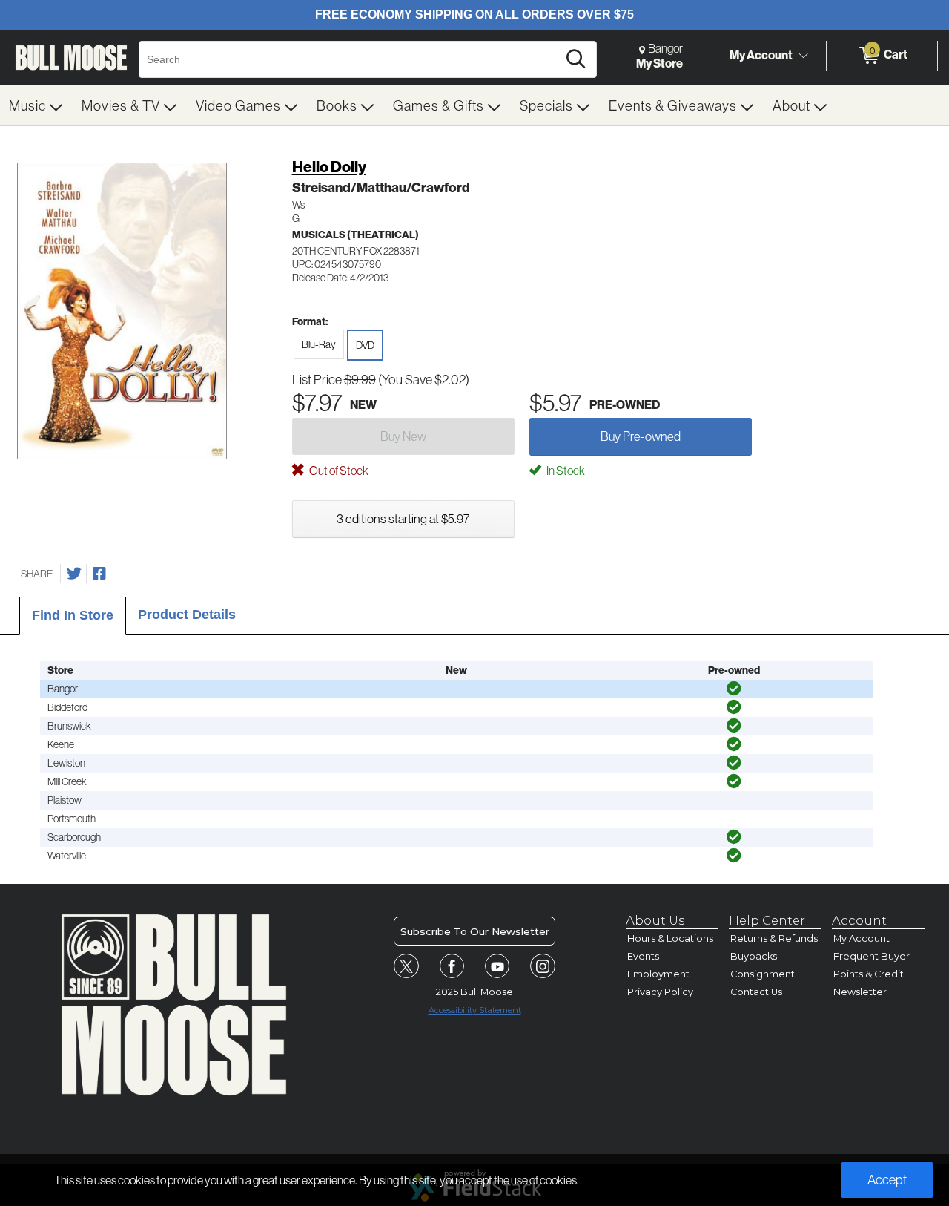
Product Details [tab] (187, 614)
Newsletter (860, 991)
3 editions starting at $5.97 (403, 518)
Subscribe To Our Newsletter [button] (474, 931)
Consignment (762, 974)
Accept (887, 1179)
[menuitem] (36, 105)
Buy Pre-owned (641, 436)
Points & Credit (868, 974)
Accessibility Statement (475, 1010)
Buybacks (753, 956)
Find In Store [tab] (72, 615)
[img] (734, 688)
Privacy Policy (660, 991)
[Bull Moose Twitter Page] (406, 966)
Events (643, 956)
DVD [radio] (365, 345)
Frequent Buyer (871, 956)
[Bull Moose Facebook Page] (452, 966)
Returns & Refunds (774, 938)
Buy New (403, 436)
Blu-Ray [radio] (319, 344)
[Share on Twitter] (74, 573)
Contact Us (756, 991)
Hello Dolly (329, 167)
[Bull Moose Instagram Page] (543, 966)
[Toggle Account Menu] (803, 56)
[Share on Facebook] (99, 573)
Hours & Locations (670, 938)
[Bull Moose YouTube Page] (497, 966)
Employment (658, 974)
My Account (761, 54)
